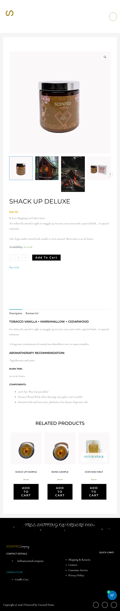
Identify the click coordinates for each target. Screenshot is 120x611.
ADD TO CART (94, 491)
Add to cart (46, 257)
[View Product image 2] (47, 168)
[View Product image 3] (73, 174)
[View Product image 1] (21, 168)
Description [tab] (15, 313)
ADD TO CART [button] (26, 491)
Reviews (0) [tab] (32, 313)
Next (110, 174)
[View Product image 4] (99, 168)
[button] (105, 57)
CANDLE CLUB (14, 572)
